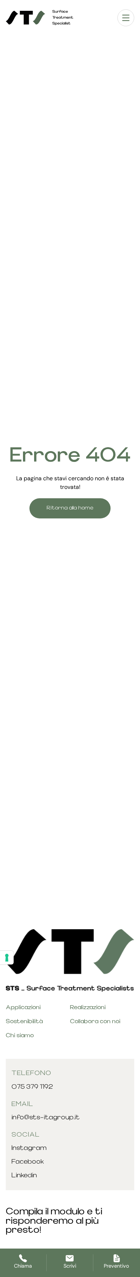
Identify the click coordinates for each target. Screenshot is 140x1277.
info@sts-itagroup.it (45, 1118)
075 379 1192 (32, 1087)
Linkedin (24, 1176)
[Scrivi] (70, 1258)
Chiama (23, 1266)
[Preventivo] (117, 1258)
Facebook (27, 1162)
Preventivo (116, 1266)
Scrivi (70, 1266)
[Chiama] (23, 1258)
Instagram (29, 1148)
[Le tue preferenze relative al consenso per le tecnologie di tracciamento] (7, 958)
